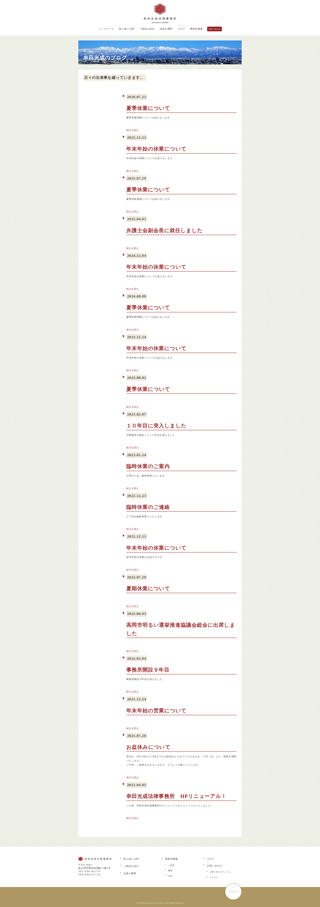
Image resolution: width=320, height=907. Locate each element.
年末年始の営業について (156, 710)
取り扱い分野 (126, 29)
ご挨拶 (171, 865)
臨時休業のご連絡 (148, 507)
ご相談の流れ (147, 29)
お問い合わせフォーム (220, 872)
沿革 (170, 876)
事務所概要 (196, 29)
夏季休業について (148, 108)
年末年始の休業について (156, 149)
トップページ (106, 29)
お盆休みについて (148, 747)
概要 (170, 871)
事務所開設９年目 (148, 670)
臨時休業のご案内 (148, 466)
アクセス (214, 877)
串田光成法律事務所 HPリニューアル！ (176, 796)
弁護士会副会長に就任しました (164, 230)
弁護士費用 (166, 29)
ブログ (181, 29)
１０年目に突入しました (156, 426)
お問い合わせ (214, 29)
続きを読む (132, 130)
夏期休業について (148, 588)
